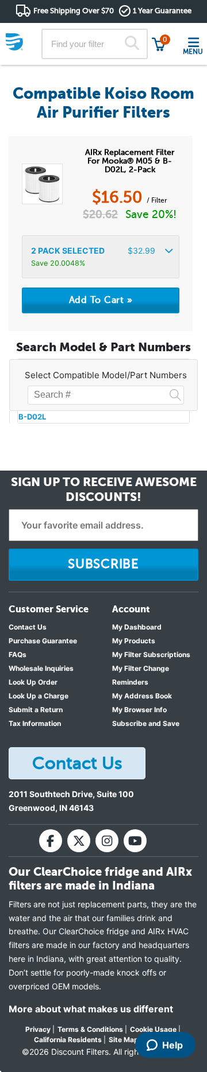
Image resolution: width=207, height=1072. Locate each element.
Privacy (38, 1029)
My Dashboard (137, 627)
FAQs (17, 654)
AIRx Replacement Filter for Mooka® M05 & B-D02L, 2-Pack (129, 161)
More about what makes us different (91, 1009)
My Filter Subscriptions (151, 654)
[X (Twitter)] (78, 840)
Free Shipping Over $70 (73, 10)
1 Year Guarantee (162, 10)
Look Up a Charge (38, 696)
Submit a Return (36, 709)
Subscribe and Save (145, 723)
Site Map (124, 1039)
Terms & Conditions (90, 1029)
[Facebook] (50, 840)
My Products (133, 640)
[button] (100, 256)
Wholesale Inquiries (41, 668)
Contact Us (28, 627)
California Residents (68, 1039)
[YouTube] (135, 840)
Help (172, 1045)
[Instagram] (106, 840)
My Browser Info (139, 709)
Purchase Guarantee (43, 640)
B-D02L (32, 416)
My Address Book (142, 696)
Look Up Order (33, 682)
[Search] (132, 44)
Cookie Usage (153, 1029)
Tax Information (35, 723)
